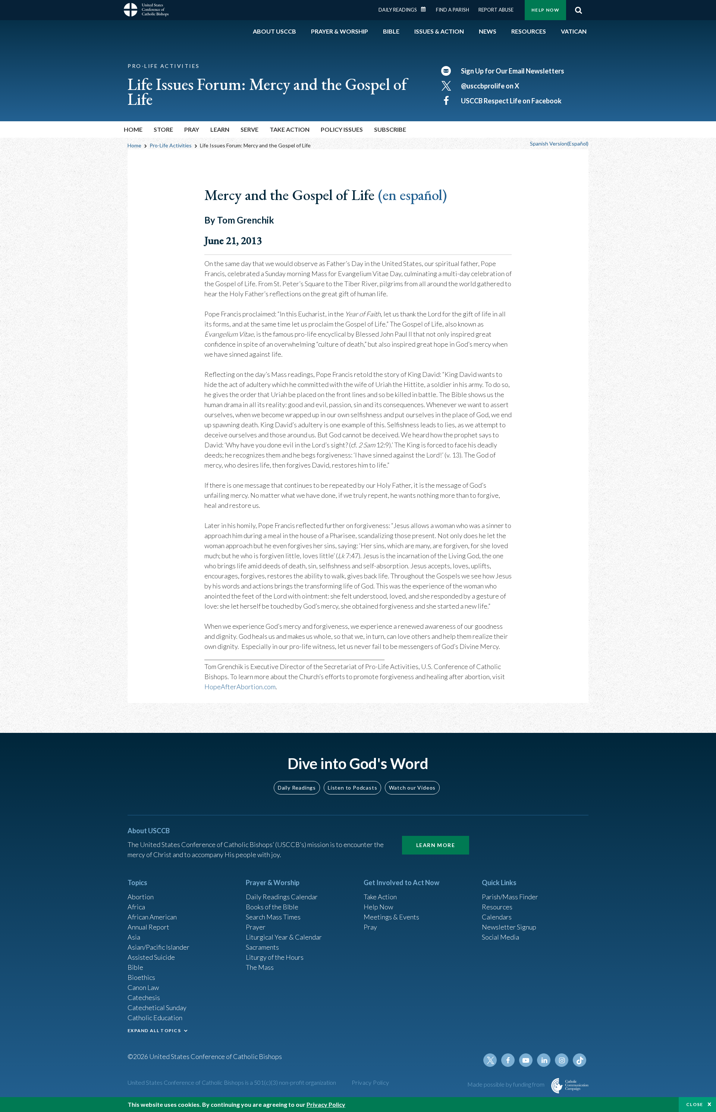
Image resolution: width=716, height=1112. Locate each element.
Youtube (526, 1060)
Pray (370, 927)
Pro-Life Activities (171, 145)
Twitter (490, 1060)
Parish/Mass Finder (510, 897)
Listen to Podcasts (352, 787)
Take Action (380, 897)
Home (133, 129)
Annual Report (148, 927)
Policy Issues (342, 129)
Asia (134, 937)
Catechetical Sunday (157, 1007)
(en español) (412, 194)
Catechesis (144, 997)
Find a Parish (452, 10)
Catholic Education (155, 1017)
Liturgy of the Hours (275, 957)
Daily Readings (398, 10)
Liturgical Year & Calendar (284, 937)
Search (578, 10)
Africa (136, 907)
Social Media (500, 937)
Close (694, 1104)
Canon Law (143, 987)
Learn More (435, 845)
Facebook (508, 1060)
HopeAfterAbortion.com (240, 686)
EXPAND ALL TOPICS (154, 1030)
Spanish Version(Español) (559, 143)
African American (152, 917)
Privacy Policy (370, 1082)
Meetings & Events (391, 917)
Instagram (561, 1060)
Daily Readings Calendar (425, 9)
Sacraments (262, 947)
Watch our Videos (412, 787)
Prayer (256, 927)
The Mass (260, 967)
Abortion (141, 897)
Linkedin (543, 1060)
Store (163, 129)
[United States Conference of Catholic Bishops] (146, 11)
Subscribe (390, 129)
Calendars (497, 917)
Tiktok (579, 1060)
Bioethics (141, 977)
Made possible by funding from (506, 1084)
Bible (135, 967)
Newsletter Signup (509, 927)
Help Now (545, 10)
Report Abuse (496, 10)
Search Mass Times (273, 917)
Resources (497, 907)
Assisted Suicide (151, 957)
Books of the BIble (272, 907)
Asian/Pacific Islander (158, 947)
